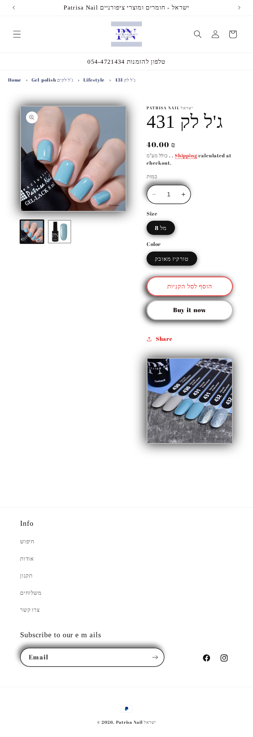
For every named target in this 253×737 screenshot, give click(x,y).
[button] (17, 34)
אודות (27, 558)
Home (14, 80)
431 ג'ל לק (125, 80)
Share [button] (164, 338)
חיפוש (27, 541)
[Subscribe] (155, 657)
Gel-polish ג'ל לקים (52, 80)
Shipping (186, 155)
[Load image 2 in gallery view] (60, 232)
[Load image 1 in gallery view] (32, 232)
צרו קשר (29, 609)
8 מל (161, 228)
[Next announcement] (239, 7)
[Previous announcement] (13, 7)
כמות (152, 176)
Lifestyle (94, 80)
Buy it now (190, 310)
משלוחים (30, 592)
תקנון (26, 575)
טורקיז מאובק (172, 258)
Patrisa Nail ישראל (136, 722)
